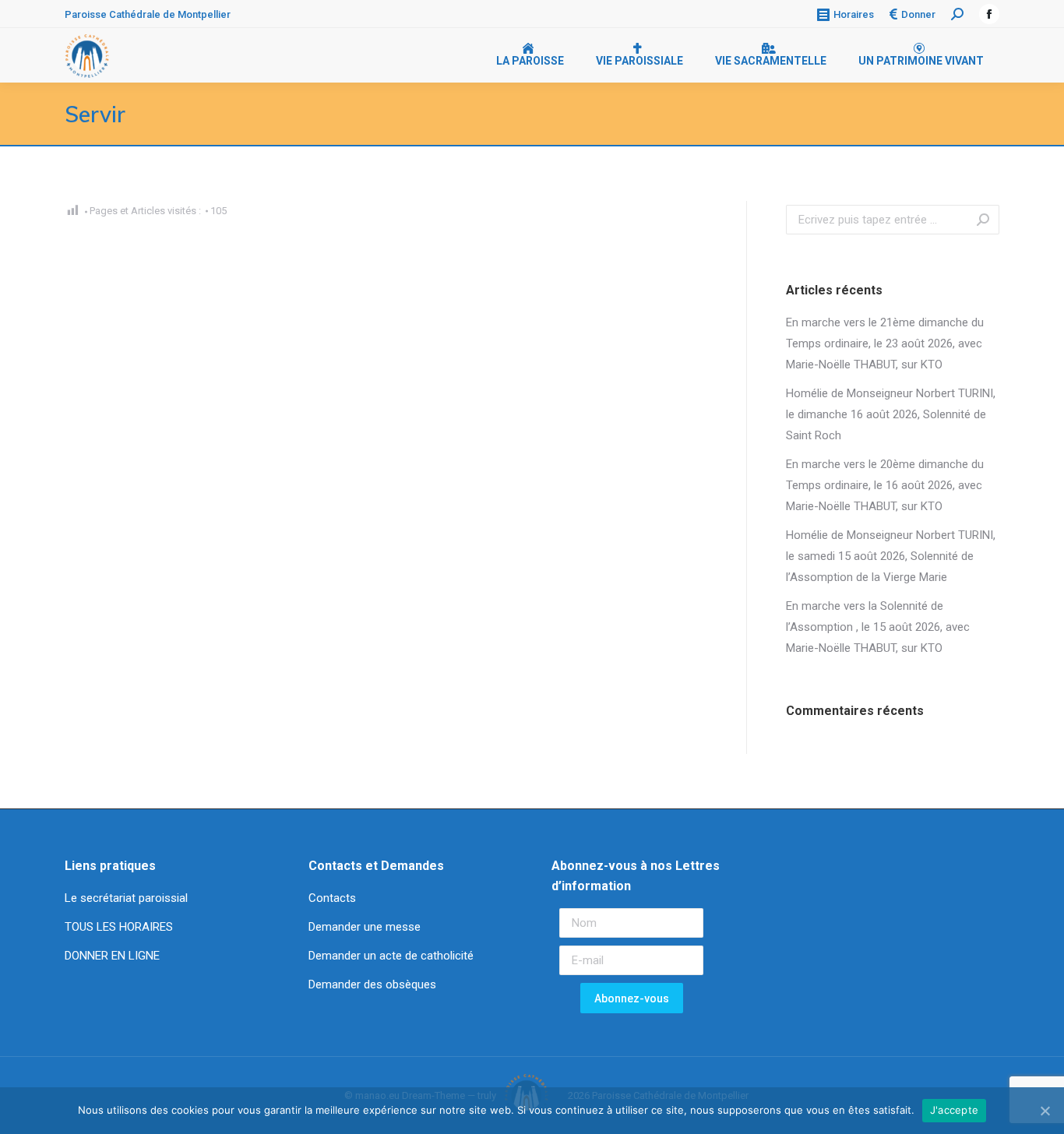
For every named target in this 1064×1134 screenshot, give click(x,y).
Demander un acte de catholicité (391, 956)
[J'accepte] (1044, 1110)
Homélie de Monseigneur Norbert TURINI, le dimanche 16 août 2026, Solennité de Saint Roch (890, 414)
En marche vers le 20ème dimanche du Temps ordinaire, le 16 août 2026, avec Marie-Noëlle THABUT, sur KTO (885, 485)
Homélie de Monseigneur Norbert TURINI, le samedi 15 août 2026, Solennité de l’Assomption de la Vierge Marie (890, 556)
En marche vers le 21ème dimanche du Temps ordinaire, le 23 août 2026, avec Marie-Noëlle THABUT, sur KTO (885, 343)
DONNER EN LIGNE (112, 956)
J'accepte (954, 1110)
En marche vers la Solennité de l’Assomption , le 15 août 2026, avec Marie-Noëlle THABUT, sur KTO (878, 627)
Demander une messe (364, 927)
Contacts (332, 898)
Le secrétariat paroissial (128, 898)
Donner (918, 14)
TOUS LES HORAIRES (119, 927)
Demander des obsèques (372, 984)
